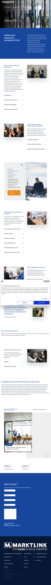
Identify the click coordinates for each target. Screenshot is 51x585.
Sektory (6, 567)
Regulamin (6, 572)
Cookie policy (7, 576)
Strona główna (8, 7)
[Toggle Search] (17, 2)
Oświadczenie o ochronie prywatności (14, 574)
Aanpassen (24, 302)
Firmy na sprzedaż (8, 563)
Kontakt (26, 563)
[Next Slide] (47, 455)
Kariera (26, 567)
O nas (25, 557)
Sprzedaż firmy (8, 557)
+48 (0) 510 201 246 (41, 557)
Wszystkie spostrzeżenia (39, 409)
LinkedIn (39, 560)
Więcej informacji (12, 192)
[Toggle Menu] (21, 2)
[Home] (8, 2)
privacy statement (15, 525)
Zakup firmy (16, 7)
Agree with (12, 525)
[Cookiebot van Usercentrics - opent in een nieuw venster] (44, 281)
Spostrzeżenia (27, 553)
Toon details (44, 298)
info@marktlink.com (42, 553)
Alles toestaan (42, 302)
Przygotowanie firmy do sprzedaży (13, 553)
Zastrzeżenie (7, 578)
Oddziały (26, 560)
